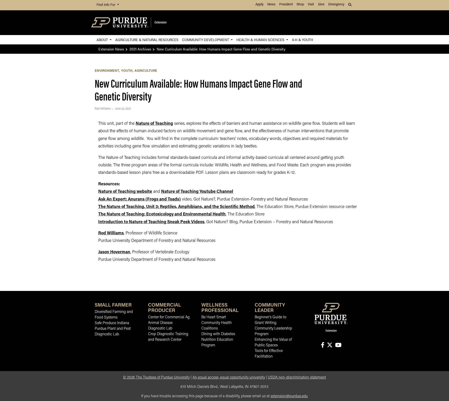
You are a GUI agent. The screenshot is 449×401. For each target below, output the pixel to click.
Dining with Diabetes (218, 334)
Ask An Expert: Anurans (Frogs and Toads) (139, 199)
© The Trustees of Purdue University (156, 378)
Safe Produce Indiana (112, 323)
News (271, 4)
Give (321, 4)
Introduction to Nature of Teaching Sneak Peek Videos (151, 222)
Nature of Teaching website (125, 192)
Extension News (111, 49)
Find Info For (106, 5)
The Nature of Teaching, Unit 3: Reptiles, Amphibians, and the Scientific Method (176, 207)
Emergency (336, 4)
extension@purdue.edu (289, 396)
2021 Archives (140, 49)
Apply (259, 4)
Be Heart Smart (213, 317)
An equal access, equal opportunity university (228, 378)
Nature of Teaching (154, 124)
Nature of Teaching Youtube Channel (197, 192)
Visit (311, 4)
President (286, 4)
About (103, 39)
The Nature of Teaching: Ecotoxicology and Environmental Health (162, 214)
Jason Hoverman (114, 252)
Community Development (206, 39)
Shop (300, 4)
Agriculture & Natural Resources (146, 39)
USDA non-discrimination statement (297, 378)
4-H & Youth (302, 39)
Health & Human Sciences (260, 39)
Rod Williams (111, 233)
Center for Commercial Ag (169, 317)
